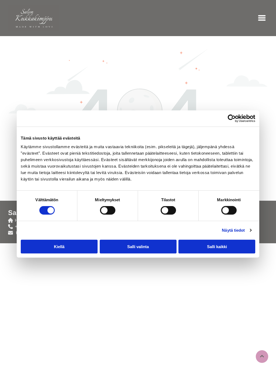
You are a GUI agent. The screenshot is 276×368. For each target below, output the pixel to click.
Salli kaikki (217, 246)
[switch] (107, 210)
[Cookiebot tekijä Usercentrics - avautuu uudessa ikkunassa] (231, 118)
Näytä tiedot (233, 230)
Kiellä (59, 246)
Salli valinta (138, 246)
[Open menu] (262, 18)
